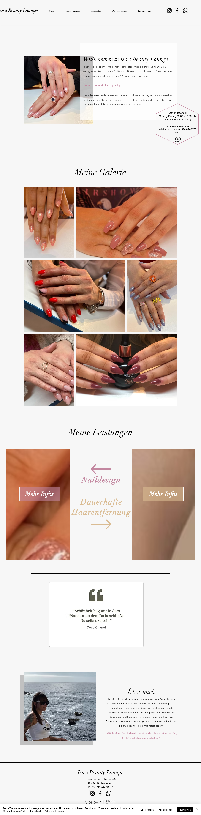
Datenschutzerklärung (55, 811)
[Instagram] (169, 11)
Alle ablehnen (165, 809)
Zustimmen (185, 809)
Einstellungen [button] (147, 809)
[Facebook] (177, 11)
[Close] (197, 809)
